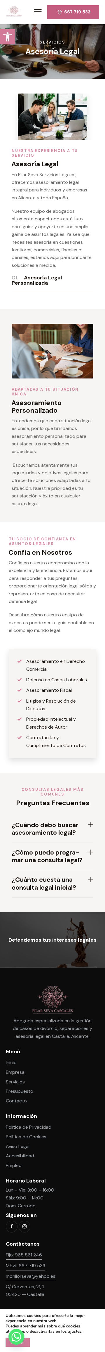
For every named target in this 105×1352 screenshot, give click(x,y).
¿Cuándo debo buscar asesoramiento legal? (45, 829)
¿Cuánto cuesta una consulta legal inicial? (44, 883)
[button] (7, 36)
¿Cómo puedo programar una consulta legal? (47, 856)
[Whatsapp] (16, 1337)
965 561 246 (28, 1255)
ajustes (74, 1331)
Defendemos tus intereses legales (52, 940)
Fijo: (10, 1255)
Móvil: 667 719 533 (25, 1266)
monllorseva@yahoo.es (30, 1276)
